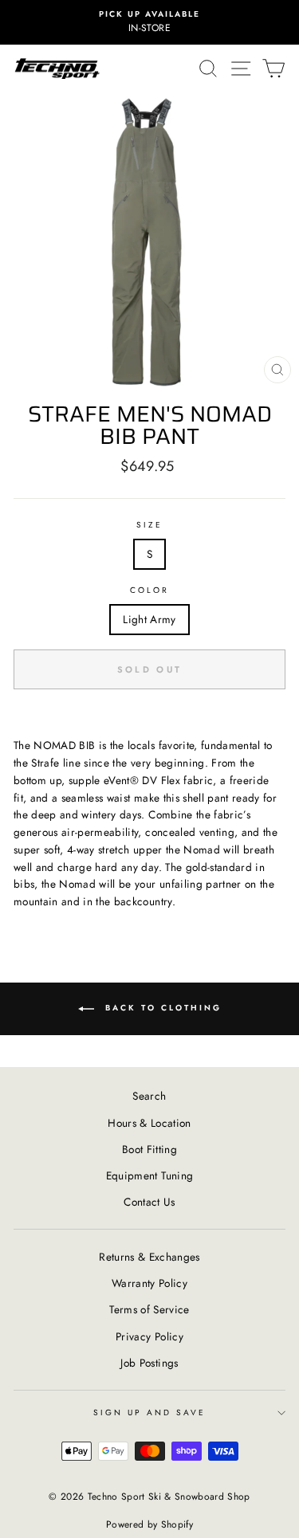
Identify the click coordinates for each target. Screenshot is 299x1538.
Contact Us (149, 1202)
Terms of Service (149, 1309)
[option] (149, 22)
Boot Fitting (149, 1149)
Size (149, 525)
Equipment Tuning (149, 1175)
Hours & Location (149, 1123)
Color (149, 590)
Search (149, 1096)
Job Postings (149, 1363)
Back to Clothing (161, 1008)
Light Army (149, 619)
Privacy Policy (149, 1336)
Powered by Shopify (149, 1524)
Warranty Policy (149, 1283)
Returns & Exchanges (149, 1257)
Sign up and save (150, 1412)
